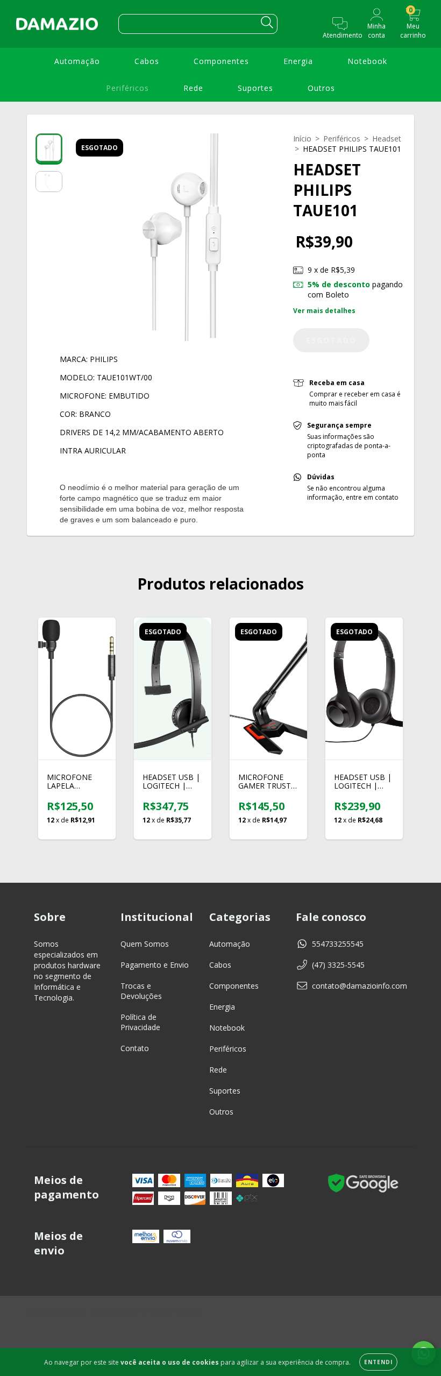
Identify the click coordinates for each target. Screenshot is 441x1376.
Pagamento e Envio (154, 965)
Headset (386, 138)
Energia (298, 61)
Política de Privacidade (140, 1022)
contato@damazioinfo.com (359, 986)
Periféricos (127, 88)
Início (302, 138)
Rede (193, 88)
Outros (321, 88)
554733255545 (338, 944)
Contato (134, 1048)
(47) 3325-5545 (338, 965)
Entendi (378, 1362)
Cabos (146, 61)
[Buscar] (267, 22)
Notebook (367, 61)
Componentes (221, 61)
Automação (77, 61)
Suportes (255, 88)
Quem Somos (144, 944)
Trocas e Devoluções (141, 991)
